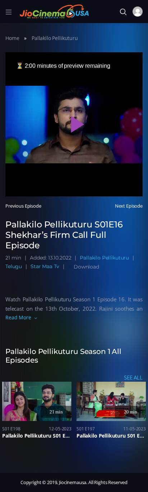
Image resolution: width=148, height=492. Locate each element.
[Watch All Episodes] (74, 353)
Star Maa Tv (45, 266)
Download (86, 266)
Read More (18, 317)
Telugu (13, 266)
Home (12, 38)
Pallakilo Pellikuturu (55, 38)
